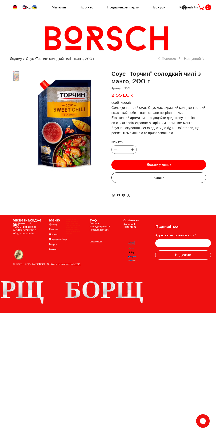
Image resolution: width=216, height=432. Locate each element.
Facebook (130, 224)
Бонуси (53, 244)
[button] (205, 7)
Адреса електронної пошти (175, 235)
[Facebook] (118, 195)
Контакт (53, 249)
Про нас (53, 234)
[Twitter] (129, 195)
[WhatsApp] (113, 195)
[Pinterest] (124, 195)
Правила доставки (99, 229)
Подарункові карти (59, 239)
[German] (15, 7)
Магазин (53, 229)
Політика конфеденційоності (100, 225)
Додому (53, 224)
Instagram (96, 241)
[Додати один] (132, 149)
